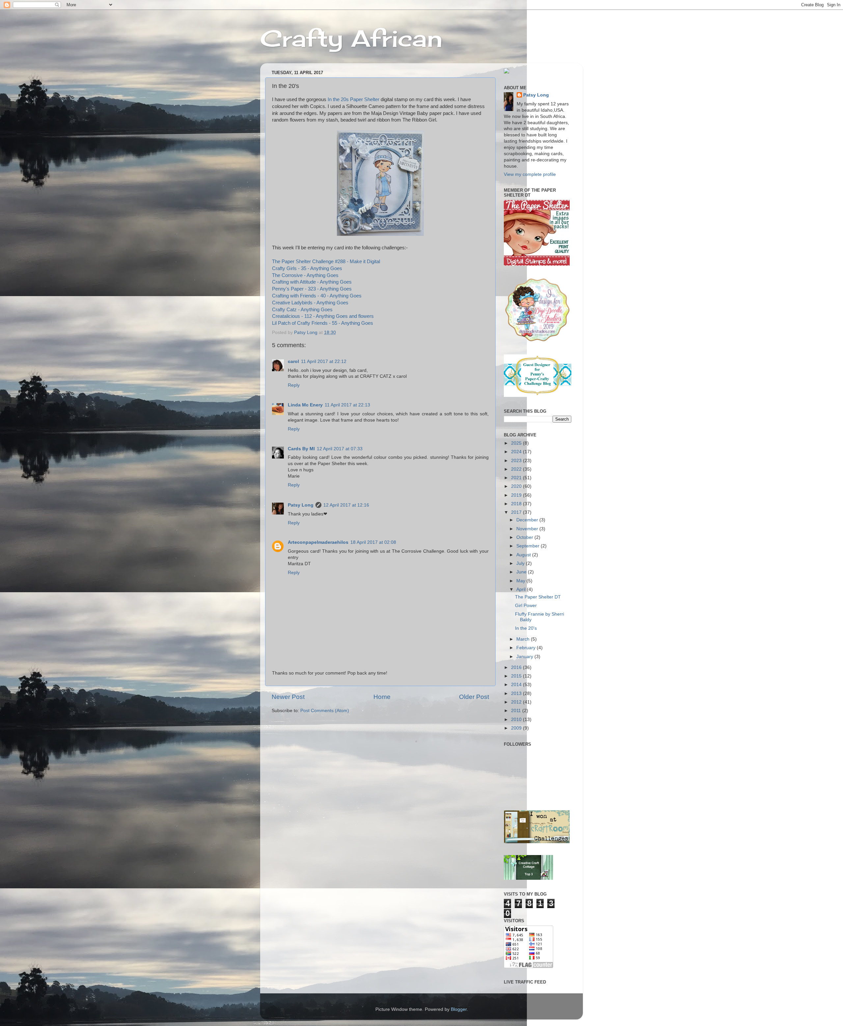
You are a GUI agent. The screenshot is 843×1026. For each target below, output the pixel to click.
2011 (516, 710)
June (522, 571)
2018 (517, 503)
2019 (517, 495)
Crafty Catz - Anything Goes (302, 309)
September (528, 545)
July (521, 563)
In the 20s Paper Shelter (353, 99)
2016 (517, 667)
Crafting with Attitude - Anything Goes (312, 282)
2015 (517, 676)
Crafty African (351, 38)
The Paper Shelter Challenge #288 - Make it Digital (326, 261)
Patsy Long (300, 505)
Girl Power (526, 605)
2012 (517, 702)
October (525, 537)
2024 (517, 451)
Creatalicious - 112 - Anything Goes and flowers (323, 316)
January (525, 656)
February (526, 647)
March (523, 639)
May (521, 580)
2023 (517, 460)
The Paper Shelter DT (538, 597)
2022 (517, 469)
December (527, 519)
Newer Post (288, 696)
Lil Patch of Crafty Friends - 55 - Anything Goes (322, 323)
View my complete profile (530, 174)
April (521, 589)
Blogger (459, 1009)
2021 (517, 477)
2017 (517, 512)
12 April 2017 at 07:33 (340, 448)
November (527, 528)
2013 (517, 693)
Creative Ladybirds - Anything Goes (310, 302)
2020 (517, 486)
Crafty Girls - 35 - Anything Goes (307, 268)
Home (382, 696)
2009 (517, 728)
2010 (517, 719)
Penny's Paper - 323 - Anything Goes (312, 288)
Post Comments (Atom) (324, 710)
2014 (517, 684)
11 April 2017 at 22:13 (347, 404)
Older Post (474, 696)
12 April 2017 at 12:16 (346, 505)
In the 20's (526, 628)
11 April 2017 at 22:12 (323, 361)
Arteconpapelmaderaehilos (318, 542)
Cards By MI (301, 448)
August (524, 554)
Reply (294, 385)
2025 (517, 443)
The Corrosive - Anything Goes (305, 275)
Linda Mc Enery (305, 404)
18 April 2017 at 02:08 (373, 542)
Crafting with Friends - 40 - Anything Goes (317, 295)
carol (293, 361)
